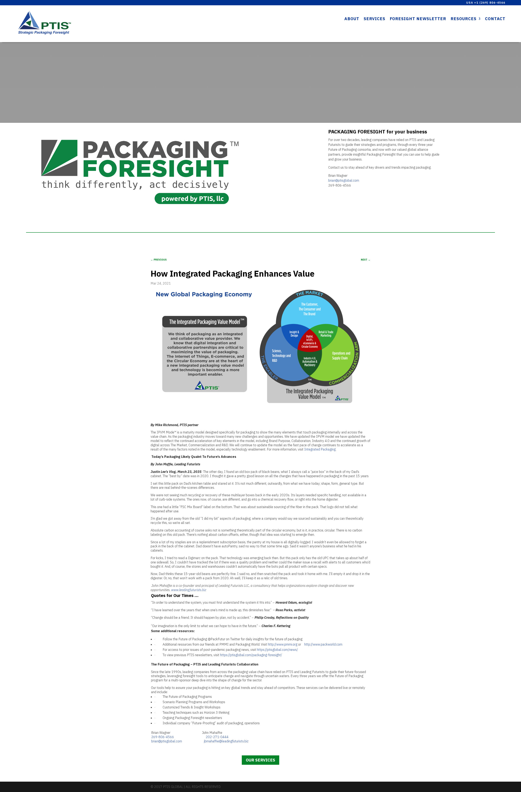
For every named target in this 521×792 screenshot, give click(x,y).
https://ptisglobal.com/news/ (277, 650)
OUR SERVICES (260, 760)
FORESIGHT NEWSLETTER (418, 19)
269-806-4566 (162, 737)
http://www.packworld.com (323, 644)
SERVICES (374, 19)
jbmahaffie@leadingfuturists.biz (226, 741)
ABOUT (351, 19)
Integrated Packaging (320, 449)
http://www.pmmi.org (282, 644)
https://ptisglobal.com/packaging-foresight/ (251, 655)
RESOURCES (463, 19)
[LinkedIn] (368, 787)
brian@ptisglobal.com (343, 180)
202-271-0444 (217, 737)
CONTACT (495, 19)
